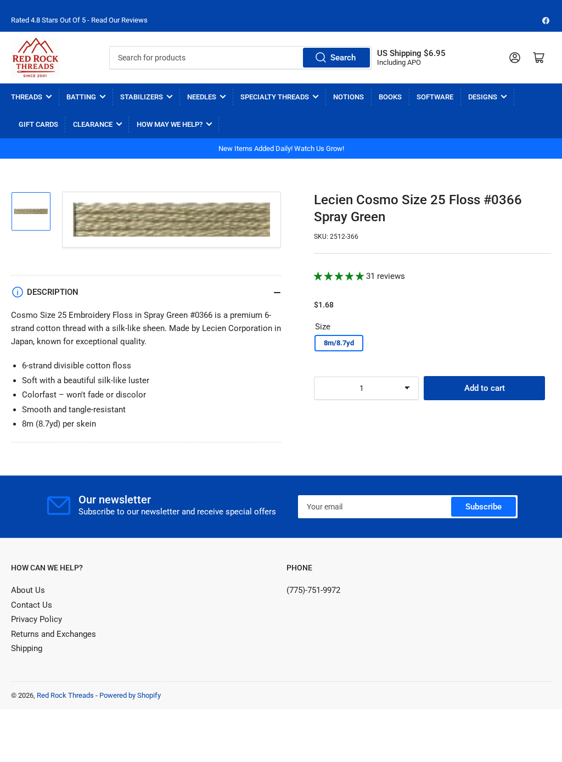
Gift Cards (38, 124)
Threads (26, 97)
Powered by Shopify (130, 695)
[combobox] (240, 57)
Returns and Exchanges (53, 634)
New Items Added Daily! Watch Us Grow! (281, 148)
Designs (482, 97)
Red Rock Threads (65, 695)
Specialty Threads (274, 97)
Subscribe (483, 507)
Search (343, 58)
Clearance (93, 124)
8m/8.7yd (339, 343)
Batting (81, 97)
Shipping (26, 648)
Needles (201, 97)
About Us (28, 590)
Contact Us (31, 605)
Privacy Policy (36, 619)
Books (390, 97)
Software (435, 97)
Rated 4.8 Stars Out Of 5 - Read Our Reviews (79, 20)
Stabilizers (141, 97)
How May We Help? (170, 124)
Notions (348, 97)
